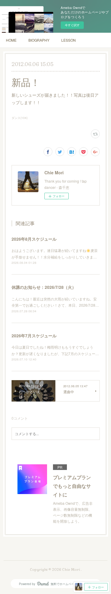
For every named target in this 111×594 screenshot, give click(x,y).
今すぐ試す (72, 25)
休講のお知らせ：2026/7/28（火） (44, 287)
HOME (11, 40)
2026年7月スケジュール (34, 335)
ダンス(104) (20, 118)
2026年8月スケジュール (34, 239)
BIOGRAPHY (38, 40)
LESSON (68, 40)
